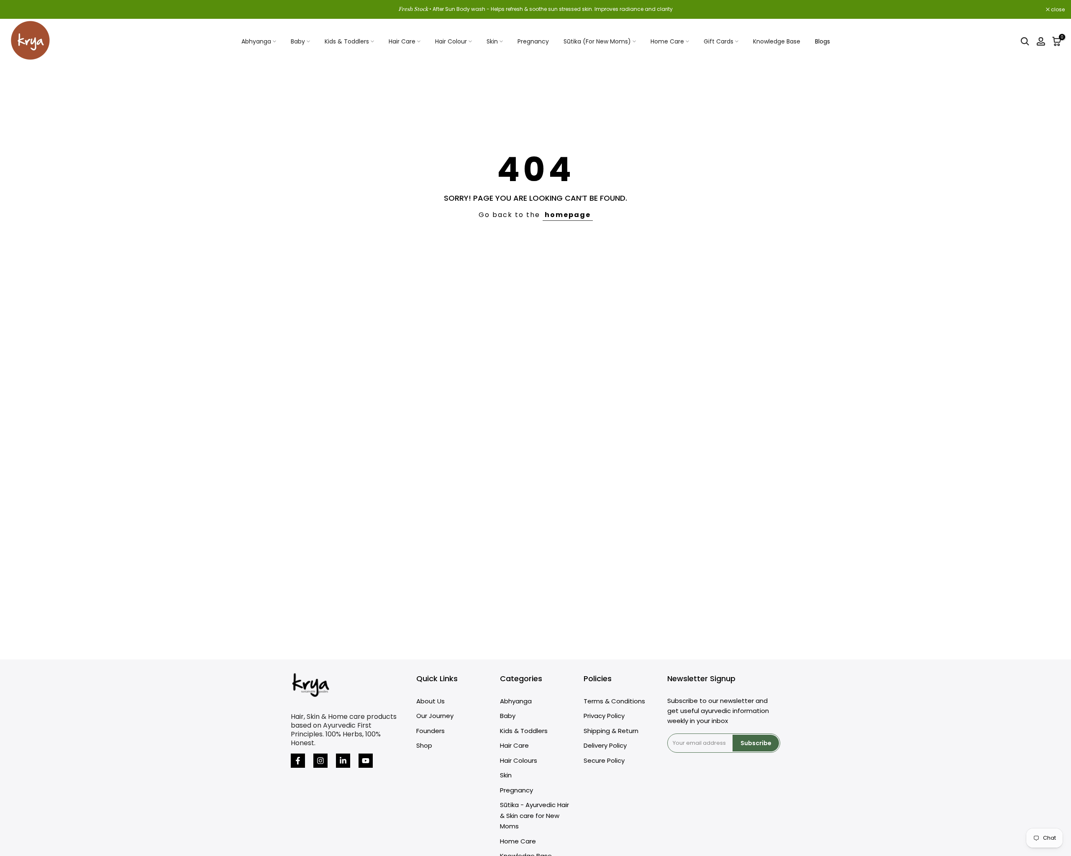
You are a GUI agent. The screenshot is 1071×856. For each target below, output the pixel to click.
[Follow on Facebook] (298, 761)
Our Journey (435, 715)
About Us (430, 701)
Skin (492, 41)
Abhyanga (256, 41)
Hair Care (402, 41)
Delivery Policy (605, 745)
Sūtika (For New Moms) (597, 41)
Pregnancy (533, 41)
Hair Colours (518, 760)
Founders (430, 730)
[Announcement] (535, 9)
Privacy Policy (604, 715)
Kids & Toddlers (347, 41)
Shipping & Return (611, 730)
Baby (298, 41)
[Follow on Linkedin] (343, 761)
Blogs (822, 41)
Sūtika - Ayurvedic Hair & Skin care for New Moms (534, 815)
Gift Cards (718, 41)
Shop (424, 745)
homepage (568, 215)
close (17, 9)
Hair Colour (451, 41)
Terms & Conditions (614, 701)
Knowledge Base (776, 41)
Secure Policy (604, 760)
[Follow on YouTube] (366, 761)
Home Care (667, 41)
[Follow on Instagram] (320, 761)
